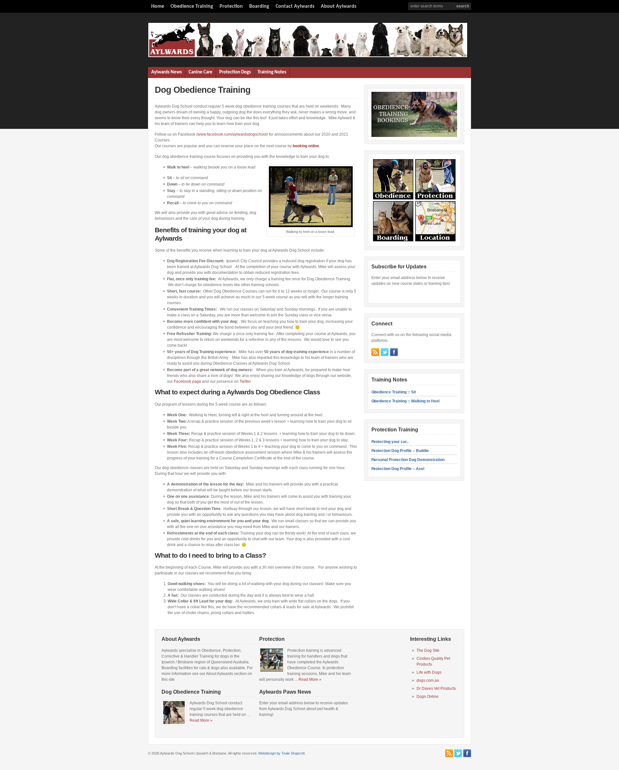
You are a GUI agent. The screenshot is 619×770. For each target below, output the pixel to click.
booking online (306, 146)
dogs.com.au (428, 680)
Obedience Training (192, 6)
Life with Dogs (429, 672)
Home (157, 6)
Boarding (259, 6)
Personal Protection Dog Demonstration (408, 459)
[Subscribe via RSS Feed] (375, 352)
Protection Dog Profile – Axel (397, 469)
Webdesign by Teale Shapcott (281, 753)
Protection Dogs (235, 72)
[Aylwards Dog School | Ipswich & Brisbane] (307, 56)
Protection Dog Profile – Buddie (400, 450)
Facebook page (187, 381)
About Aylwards (338, 6)
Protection (231, 6)
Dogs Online (427, 696)
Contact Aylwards (295, 6)
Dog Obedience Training (191, 692)
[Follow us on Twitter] (384, 352)
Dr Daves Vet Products (436, 688)
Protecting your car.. (389, 441)
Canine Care (200, 72)
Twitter (245, 381)
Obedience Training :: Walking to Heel (405, 401)
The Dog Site (428, 650)
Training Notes (272, 72)
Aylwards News (166, 72)
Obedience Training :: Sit (393, 392)
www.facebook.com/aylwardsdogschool (232, 134)
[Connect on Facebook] (394, 352)
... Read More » (308, 679)
